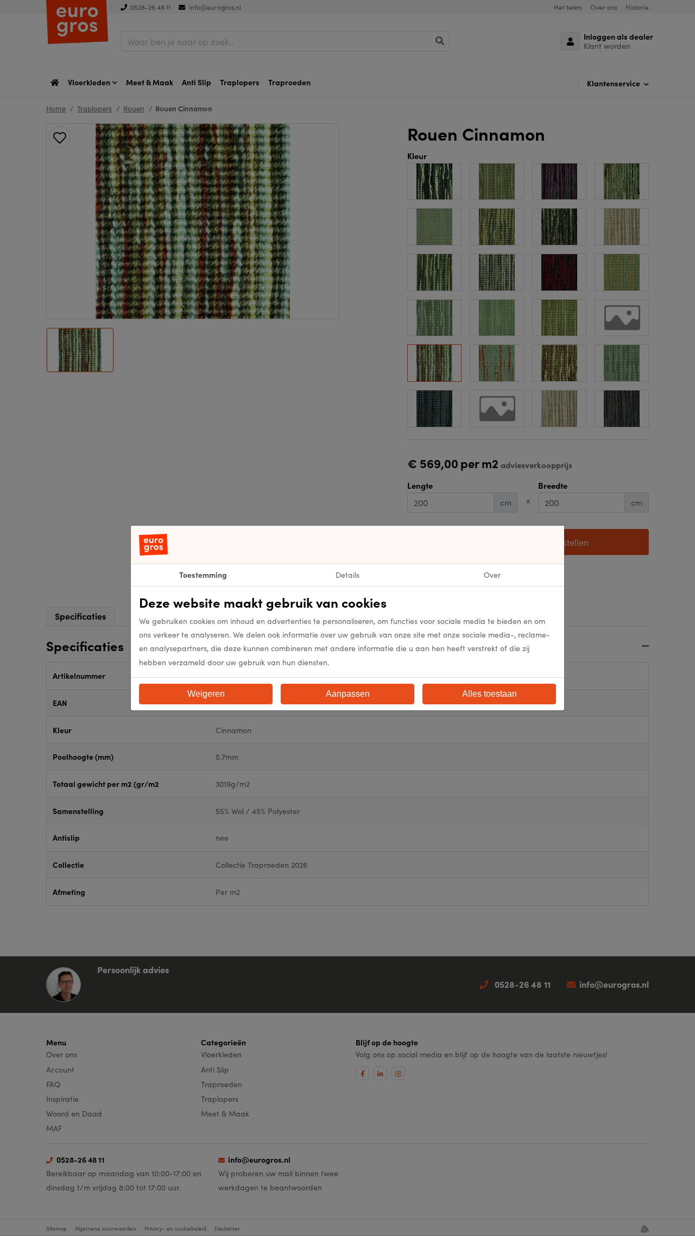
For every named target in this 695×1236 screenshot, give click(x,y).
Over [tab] (492, 574)
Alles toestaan (489, 693)
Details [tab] (347, 574)
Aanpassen (348, 693)
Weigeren (206, 693)
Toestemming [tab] (203, 574)
